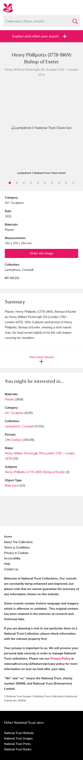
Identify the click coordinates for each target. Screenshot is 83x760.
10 (73, 183)
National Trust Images (18, 738)
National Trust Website (19, 733)
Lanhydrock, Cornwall (19, 426)
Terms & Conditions (17, 547)
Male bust (11, 485)
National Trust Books (17, 749)
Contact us (11, 569)
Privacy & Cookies (16, 553)
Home (8, 536)
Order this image (41, 253)
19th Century (13, 439)
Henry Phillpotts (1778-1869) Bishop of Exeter (35, 472)
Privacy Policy (60, 658)
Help (7, 563)
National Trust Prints (17, 744)
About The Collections (18, 542)
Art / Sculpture (14, 413)
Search (75, 19)
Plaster (9, 399)
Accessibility (12, 558)
